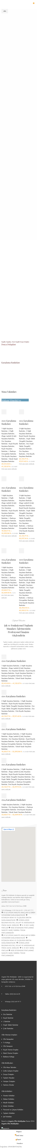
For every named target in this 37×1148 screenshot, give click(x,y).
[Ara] (36, 3)
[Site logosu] (18, 3)
